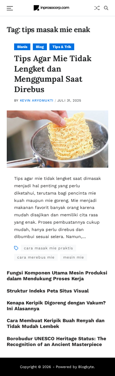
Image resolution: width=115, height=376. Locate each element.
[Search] (106, 8)
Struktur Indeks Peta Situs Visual (48, 291)
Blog (40, 47)
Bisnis (22, 47)
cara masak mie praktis (48, 248)
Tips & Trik (61, 47)
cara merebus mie (36, 257)
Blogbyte (86, 367)
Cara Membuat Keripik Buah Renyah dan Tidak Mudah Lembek (56, 323)
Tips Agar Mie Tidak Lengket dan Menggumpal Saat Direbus (52, 73)
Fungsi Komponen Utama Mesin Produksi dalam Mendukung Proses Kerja (57, 275)
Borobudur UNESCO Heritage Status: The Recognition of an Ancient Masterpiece (56, 341)
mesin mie (73, 257)
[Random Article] (97, 8)
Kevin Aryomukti (36, 100)
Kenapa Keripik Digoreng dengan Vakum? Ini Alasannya (56, 305)
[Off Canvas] (10, 8)
